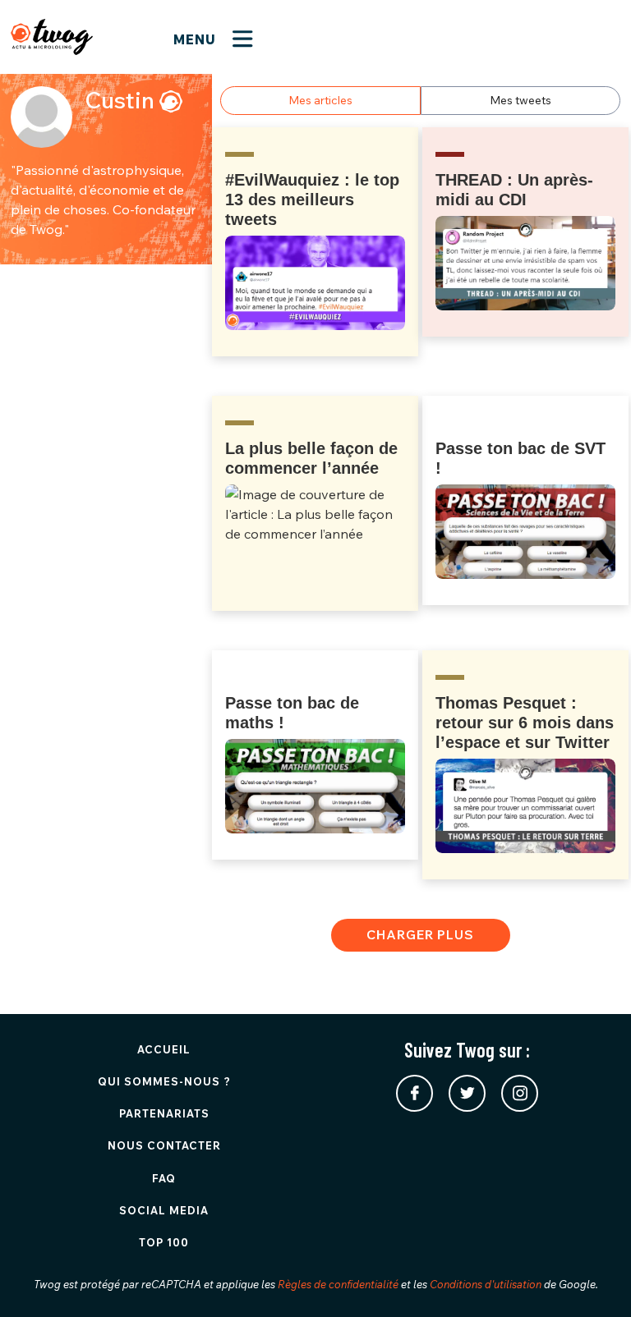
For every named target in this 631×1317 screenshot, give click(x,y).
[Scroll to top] (594, 1280)
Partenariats (164, 1113)
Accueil (164, 1049)
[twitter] (467, 1093)
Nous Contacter (164, 1145)
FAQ (164, 1178)
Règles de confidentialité (338, 1284)
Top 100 (164, 1242)
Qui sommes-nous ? (164, 1081)
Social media (164, 1210)
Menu (196, 39)
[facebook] (414, 1093)
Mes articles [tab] (320, 100)
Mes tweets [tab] (520, 100)
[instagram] (519, 1093)
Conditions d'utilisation (485, 1284)
